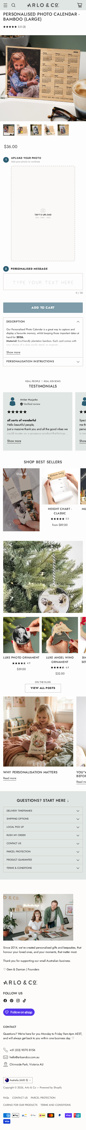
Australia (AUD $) (19, 1080)
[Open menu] (5, 5)
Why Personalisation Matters (30, 772)
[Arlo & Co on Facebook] (5, 1001)
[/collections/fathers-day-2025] (43, 577)
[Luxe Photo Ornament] (21, 635)
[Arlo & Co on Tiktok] (24, 1001)
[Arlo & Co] (43, 5)
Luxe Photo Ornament (21, 658)
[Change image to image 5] (63, 130)
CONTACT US (20, 1098)
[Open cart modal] (79, 5)
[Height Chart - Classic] (60, 486)
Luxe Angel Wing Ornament (60, 660)
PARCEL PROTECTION (43, 1098)
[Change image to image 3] (36, 130)
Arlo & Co (30, 1087)
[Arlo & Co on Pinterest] (11, 1001)
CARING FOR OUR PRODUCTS (20, 1105)
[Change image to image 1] (8, 130)
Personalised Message (26, 269)
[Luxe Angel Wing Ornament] (60, 635)
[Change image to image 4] (49, 130)
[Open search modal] (13, 5)
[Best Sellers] (10, 524)
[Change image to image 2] (22, 130)
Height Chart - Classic (60, 511)
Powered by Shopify (51, 1087)
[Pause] (76, 606)
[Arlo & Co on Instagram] (18, 1001)
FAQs (6, 1098)
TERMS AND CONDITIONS (56, 1105)
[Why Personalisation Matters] (38, 732)
